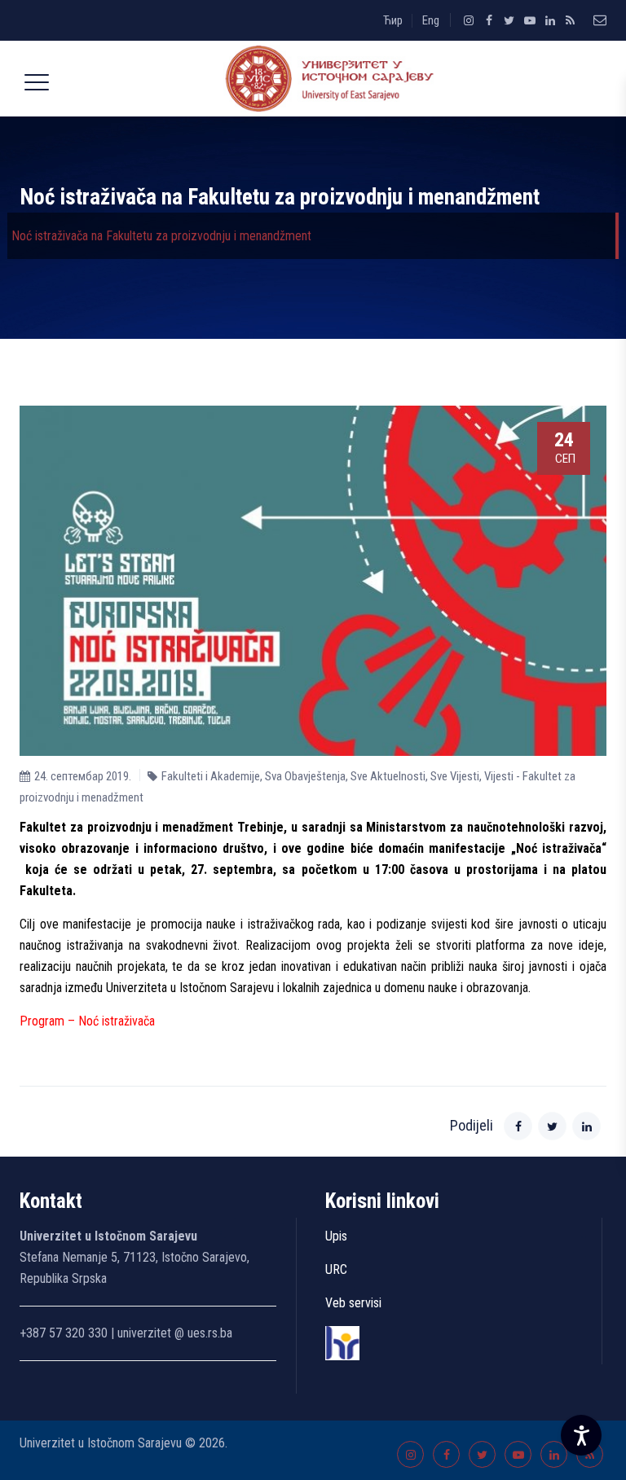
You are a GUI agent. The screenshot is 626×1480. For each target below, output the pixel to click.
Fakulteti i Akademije (210, 776)
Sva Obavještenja (305, 776)
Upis (336, 1236)
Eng (430, 20)
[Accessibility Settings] (581, 1435)
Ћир (393, 20)
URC (336, 1269)
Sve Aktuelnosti (387, 776)
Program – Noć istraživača (87, 1021)
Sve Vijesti (454, 776)
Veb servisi (353, 1303)
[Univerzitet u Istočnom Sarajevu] (326, 78)
